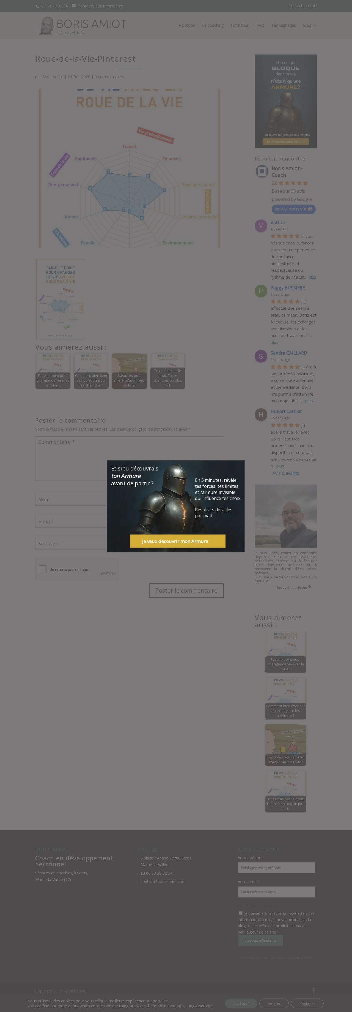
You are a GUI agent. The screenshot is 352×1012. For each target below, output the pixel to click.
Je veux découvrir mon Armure (175, 541)
